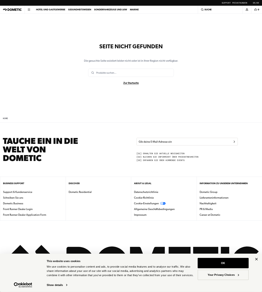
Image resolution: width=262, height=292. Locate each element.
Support (226, 3)
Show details (55, 284)
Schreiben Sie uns (13, 197)
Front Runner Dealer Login (18, 209)
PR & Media (217, 209)
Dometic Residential (91, 192)
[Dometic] (12, 9)
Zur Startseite (131, 82)
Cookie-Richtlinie (144, 197)
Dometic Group (220, 192)
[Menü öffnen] (29, 10)
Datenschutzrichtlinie (146, 192)
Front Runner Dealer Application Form (24, 214)
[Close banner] (256, 259)
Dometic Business (24, 203)
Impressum (140, 214)
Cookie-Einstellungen (146, 203)
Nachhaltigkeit (208, 203)
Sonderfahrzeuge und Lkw (110, 9)
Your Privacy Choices (221, 274)
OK (223, 263)
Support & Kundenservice (17, 192)
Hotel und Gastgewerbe (50, 9)
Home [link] (5, 118)
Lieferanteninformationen (214, 197)
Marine (134, 9)
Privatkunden (239, 3)
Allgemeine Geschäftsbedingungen (154, 209)
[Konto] (247, 10)
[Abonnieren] (234, 142)
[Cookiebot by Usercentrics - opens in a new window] (23, 285)
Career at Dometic (221, 214)
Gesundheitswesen (79, 9)
